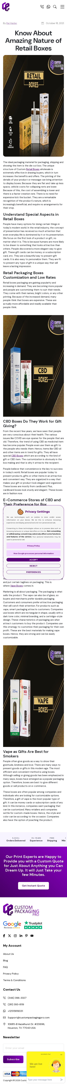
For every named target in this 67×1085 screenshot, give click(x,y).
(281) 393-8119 (16, 1004)
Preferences (33, 572)
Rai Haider (11, 23)
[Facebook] (4, 935)
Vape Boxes (16, 585)
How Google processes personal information (34, 554)
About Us (8, 954)
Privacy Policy (11, 973)
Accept (33, 560)
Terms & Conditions (14, 980)
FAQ (5, 967)
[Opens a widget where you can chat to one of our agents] (45, 1067)
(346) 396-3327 (17, 998)
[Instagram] (15, 936)
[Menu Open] (62, 8)
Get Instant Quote (33, 885)
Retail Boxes (32, 169)
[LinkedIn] (21, 935)
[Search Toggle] (55, 7)
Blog (5, 960)
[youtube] (32, 936)
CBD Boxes (17, 455)
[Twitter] (9, 936)
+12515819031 (15, 1011)
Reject (33, 566)
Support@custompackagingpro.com (29, 1017)
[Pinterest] (26, 935)
